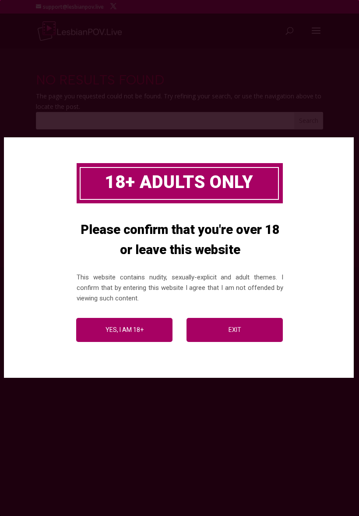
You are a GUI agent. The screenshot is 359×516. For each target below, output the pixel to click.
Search (308, 120)
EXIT (235, 329)
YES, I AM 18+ (125, 329)
